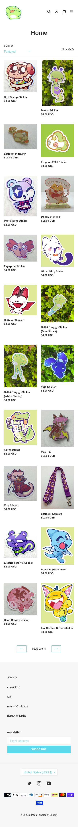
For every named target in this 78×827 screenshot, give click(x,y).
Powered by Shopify (47, 815)
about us (12, 677)
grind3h (33, 815)
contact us (13, 687)
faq (9, 696)
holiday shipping (16, 715)
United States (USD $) (38, 772)
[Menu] (72, 11)
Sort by (8, 46)
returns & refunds (17, 706)
